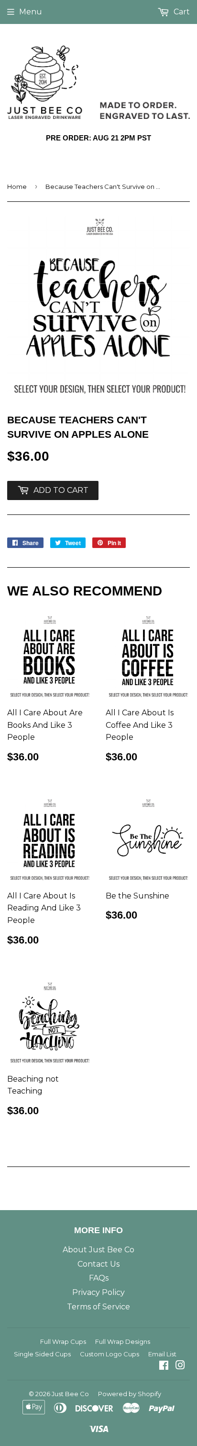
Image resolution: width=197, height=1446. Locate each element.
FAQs (99, 1278)
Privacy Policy (98, 1292)
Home (17, 186)
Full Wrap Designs (122, 1341)
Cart (181, 11)
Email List (162, 1354)
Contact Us (98, 1264)
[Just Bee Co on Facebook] (164, 1366)
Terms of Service (98, 1306)
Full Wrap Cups (63, 1341)
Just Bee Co (70, 1394)
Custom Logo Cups (109, 1354)
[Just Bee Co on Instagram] (180, 1366)
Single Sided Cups (42, 1354)
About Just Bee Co (98, 1249)
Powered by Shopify (129, 1394)
